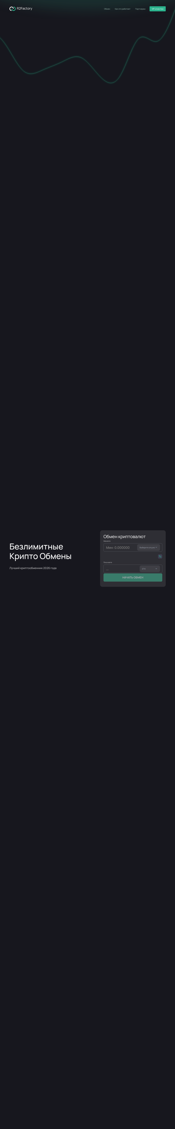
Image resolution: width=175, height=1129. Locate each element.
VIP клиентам (158, 9)
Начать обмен (132, 577)
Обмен (107, 9)
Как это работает (122, 9)
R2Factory (24, 8)
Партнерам (140, 9)
